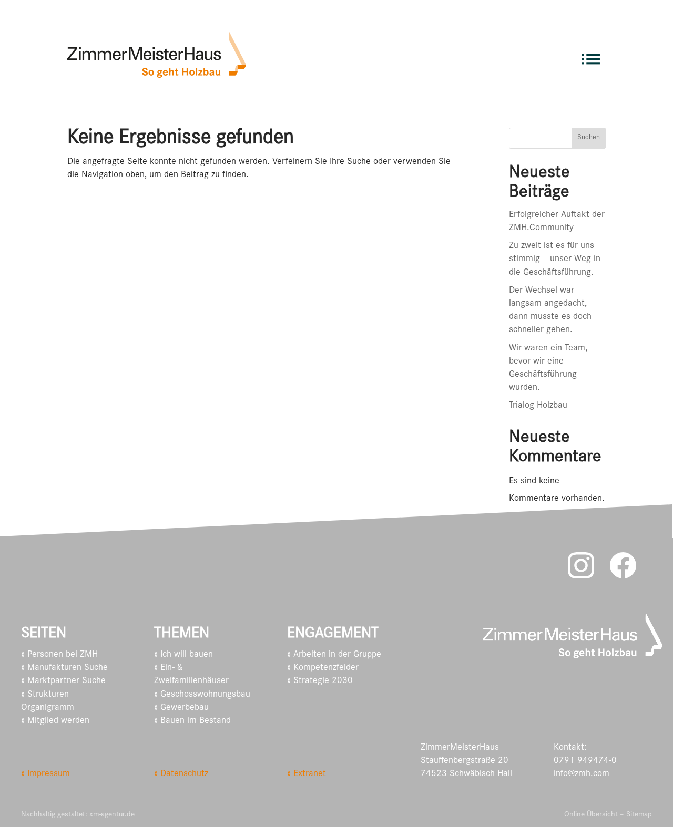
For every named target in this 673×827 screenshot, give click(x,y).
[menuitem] (591, 54)
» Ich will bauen (183, 655)
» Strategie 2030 (320, 681)
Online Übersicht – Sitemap (608, 815)
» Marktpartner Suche (63, 681)
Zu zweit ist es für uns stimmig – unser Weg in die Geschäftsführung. (554, 259)
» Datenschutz (181, 774)
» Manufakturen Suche (64, 668)
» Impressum (45, 774)
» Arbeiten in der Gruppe (334, 655)
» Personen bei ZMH (59, 655)
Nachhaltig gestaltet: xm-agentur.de (78, 815)
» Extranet (306, 774)
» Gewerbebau (181, 708)
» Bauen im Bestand (192, 721)
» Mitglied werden (55, 721)
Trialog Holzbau (538, 406)
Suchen (588, 138)
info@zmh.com (581, 774)
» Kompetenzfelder (323, 668)
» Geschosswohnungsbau (202, 695)
